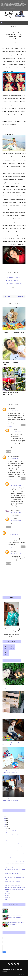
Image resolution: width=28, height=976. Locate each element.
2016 (5, 822)
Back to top (21, 974)
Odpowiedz (23, 425)
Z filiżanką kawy (14, 456)
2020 (5, 814)
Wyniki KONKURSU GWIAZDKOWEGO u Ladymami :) (15, 840)
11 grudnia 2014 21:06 (13, 410)
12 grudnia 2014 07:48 (13, 534)
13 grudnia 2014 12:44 (16, 520)
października (7, 895)
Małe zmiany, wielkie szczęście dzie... (13, 333)
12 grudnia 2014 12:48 (16, 431)
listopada (7, 893)
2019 (5, 816)
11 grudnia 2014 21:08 (13, 458)
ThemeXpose (15, 969)
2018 (5, 818)
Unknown (11, 408)
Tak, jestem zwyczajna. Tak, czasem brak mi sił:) (14, 867)
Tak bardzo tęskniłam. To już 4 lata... (13, 363)
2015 (5, 824)
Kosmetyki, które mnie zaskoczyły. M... (10, 393)
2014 (5, 826)
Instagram (12, 648)
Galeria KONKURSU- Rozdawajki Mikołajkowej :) (14, 861)
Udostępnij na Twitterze (15, 280)
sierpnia (6, 899)
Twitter (5, 654)
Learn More (12, 10)
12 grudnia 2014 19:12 (16, 512)
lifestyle (15, 287)
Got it (17, 10)
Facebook (6, 648)
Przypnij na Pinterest (15, 283)
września (6, 897)
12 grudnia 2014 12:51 (16, 485)
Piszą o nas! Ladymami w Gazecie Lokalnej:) (13, 885)
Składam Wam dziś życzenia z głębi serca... (13, 834)
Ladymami (14, 429)
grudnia (6, 828)
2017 (5, 820)
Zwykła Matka (16, 510)
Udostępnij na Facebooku (14, 277)
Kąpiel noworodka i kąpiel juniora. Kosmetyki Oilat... (15, 887)
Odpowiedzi (9, 426)
